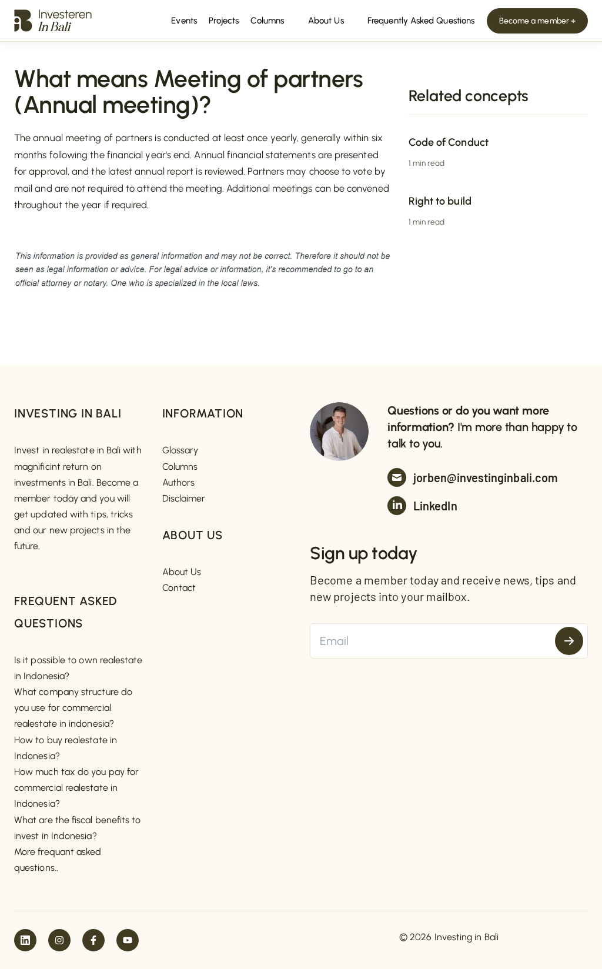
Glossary (180, 450)
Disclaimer (184, 498)
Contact (179, 587)
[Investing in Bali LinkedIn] (25, 940)
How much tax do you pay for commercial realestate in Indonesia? (76, 787)
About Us (182, 571)
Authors (178, 482)
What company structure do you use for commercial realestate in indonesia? (73, 707)
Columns (180, 466)
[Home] (53, 19)
